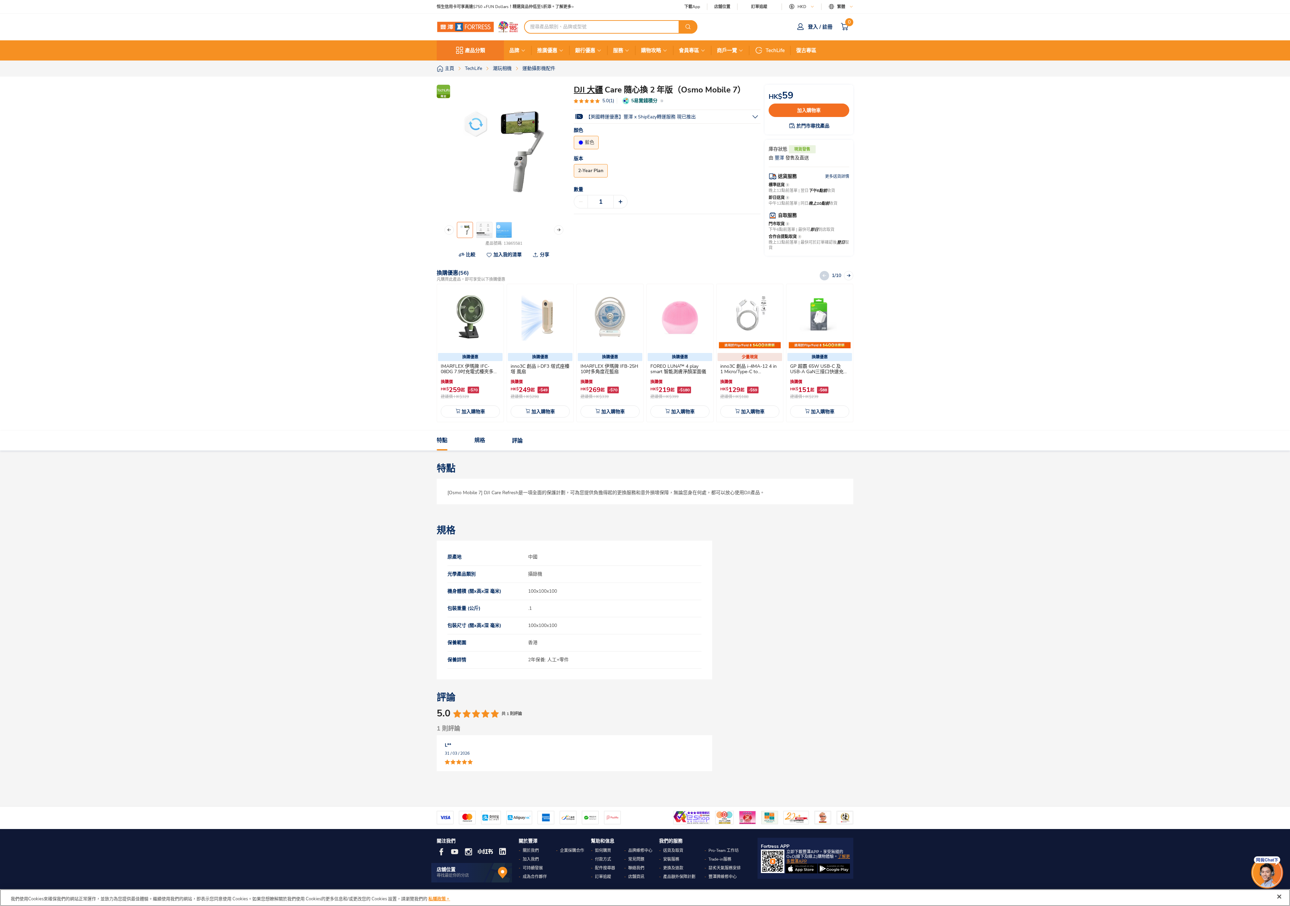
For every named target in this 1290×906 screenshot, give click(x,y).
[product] (470, 317)
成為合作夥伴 (535, 876)
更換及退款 (673, 868)
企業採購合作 (572, 850)
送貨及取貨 (673, 850)
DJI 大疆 (588, 90)
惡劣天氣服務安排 (724, 868)
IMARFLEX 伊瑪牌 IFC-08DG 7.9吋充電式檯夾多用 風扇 (469, 371)
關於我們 (531, 850)
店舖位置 (722, 6)
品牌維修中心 (640, 850)
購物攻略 (651, 50)
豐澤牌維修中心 (722, 876)
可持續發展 (533, 868)
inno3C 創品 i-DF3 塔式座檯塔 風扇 (540, 369)
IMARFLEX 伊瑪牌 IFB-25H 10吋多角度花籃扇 (609, 369)
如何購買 (603, 850)
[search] (688, 27)
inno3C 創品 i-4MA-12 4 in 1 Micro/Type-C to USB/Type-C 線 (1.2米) (748, 371)
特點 (442, 440)
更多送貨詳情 (837, 176)
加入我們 (531, 859)
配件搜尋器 (605, 868)
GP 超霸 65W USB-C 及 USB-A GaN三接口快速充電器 (819, 371)
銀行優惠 (585, 50)
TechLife (775, 50)
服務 (618, 50)
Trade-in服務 (719, 859)
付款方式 (603, 859)
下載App (692, 6)
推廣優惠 (547, 50)
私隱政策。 (439, 899)
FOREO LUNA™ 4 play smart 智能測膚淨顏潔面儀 (678, 369)
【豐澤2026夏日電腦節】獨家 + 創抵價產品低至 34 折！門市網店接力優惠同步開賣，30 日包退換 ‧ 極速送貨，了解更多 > (547, 6)
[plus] (620, 201)
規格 (479, 440)
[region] (645, 897)
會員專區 (689, 50)
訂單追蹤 (759, 6)
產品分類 (475, 50)
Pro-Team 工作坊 (723, 850)
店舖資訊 (636, 876)
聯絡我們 (636, 868)
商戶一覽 (727, 50)
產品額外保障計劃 (679, 876)
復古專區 (806, 50)
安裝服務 (671, 859)
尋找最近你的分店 (453, 875)
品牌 (514, 50)
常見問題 (636, 859)
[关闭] (1279, 896)
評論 (517, 440)
